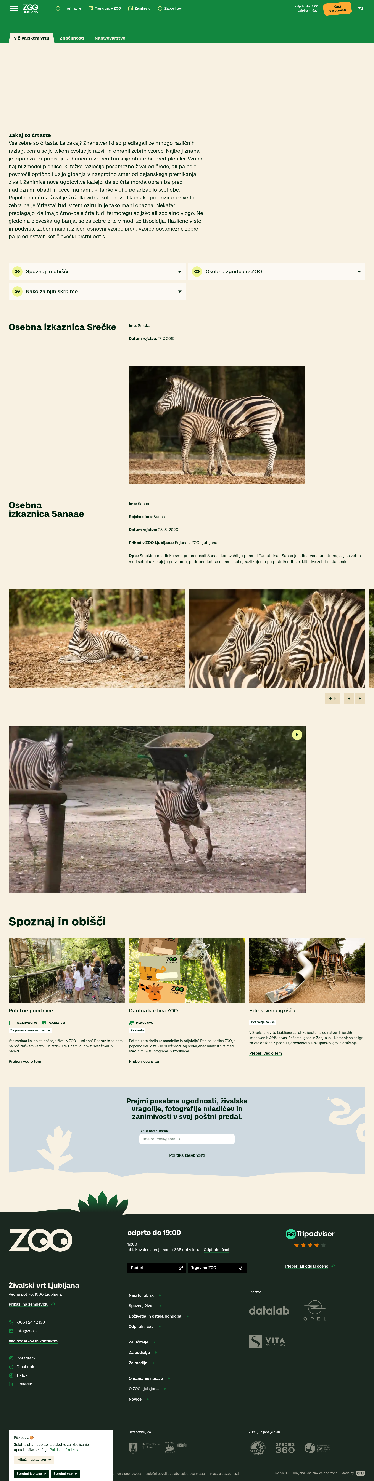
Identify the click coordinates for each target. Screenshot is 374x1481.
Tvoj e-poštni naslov (154, 1131)
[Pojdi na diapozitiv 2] (335, 698)
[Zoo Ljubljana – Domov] (30, 8)
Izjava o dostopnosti (224, 1474)
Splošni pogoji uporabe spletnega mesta (175, 1474)
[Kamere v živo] (360, 8)
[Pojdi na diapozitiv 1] (330, 698)
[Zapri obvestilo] (358, 23)
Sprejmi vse (63, 1473)
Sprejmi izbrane (29, 1473)
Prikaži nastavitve (31, 1460)
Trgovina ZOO (203, 1267)
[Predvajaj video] (297, 735)
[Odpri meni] (14, 8)
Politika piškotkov (64, 1450)
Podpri (137, 1267)
